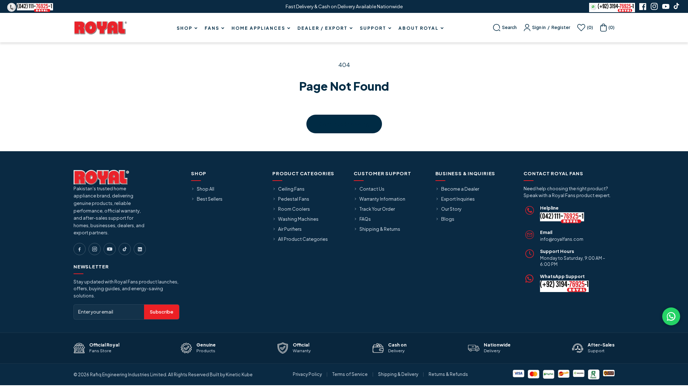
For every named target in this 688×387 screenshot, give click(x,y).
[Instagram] (95, 249)
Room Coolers (294, 209)
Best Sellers (210, 199)
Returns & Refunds (448, 374)
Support (373, 28)
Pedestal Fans (293, 199)
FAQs (365, 219)
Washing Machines (298, 219)
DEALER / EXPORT (322, 28)
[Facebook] (79, 249)
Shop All (205, 189)
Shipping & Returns (379, 229)
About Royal (418, 28)
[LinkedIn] (140, 249)
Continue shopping (344, 124)
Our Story (451, 209)
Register (560, 27)
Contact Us (371, 189)
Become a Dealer (460, 189)
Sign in (539, 27)
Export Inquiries (458, 199)
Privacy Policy (307, 374)
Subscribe (161, 312)
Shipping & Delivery (398, 374)
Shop (184, 28)
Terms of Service (350, 374)
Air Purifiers (290, 229)
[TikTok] (125, 249)
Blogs (447, 219)
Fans (212, 28)
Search (509, 27)
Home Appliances (258, 28)
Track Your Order (377, 209)
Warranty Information (382, 199)
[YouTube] (110, 249)
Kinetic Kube (239, 374)
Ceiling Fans (291, 189)
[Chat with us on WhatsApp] (671, 316)
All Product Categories (303, 239)
